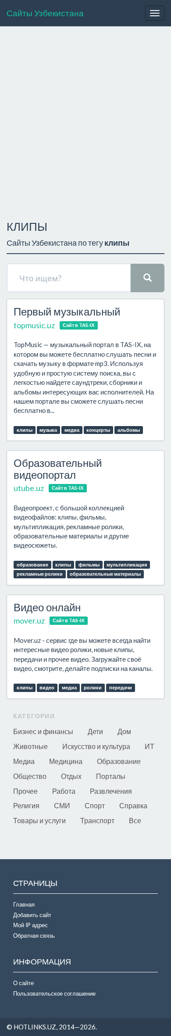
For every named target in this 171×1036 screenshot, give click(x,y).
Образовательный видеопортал (58, 468)
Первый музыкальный (67, 311)
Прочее (25, 791)
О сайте (23, 982)
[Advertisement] (85, 121)
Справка (133, 805)
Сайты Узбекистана (45, 13)
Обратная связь (34, 935)
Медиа (24, 761)
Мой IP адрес (30, 924)
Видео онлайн (47, 607)
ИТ (149, 746)
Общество (29, 776)
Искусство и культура (96, 746)
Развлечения (111, 791)
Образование (119, 761)
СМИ (62, 805)
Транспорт (97, 820)
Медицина (65, 761)
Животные (30, 746)
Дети (95, 731)
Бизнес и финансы (43, 731)
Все (135, 820)
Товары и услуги (39, 820)
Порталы (110, 776)
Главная (24, 904)
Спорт (95, 805)
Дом (124, 731)
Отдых (71, 776)
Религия (26, 805)
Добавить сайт (32, 914)
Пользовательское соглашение (54, 993)
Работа (63, 791)
